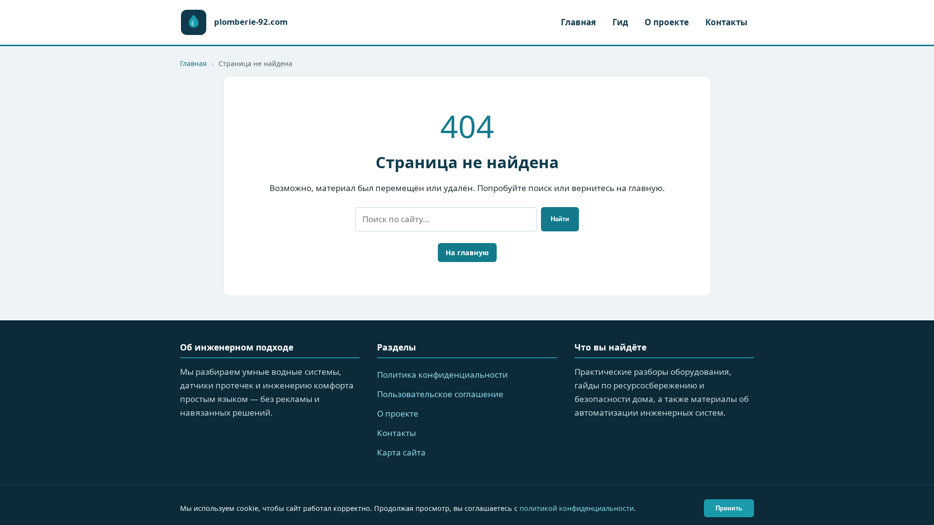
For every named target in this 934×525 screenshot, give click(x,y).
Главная (578, 22)
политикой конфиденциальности (577, 508)
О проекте (667, 22)
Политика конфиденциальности (442, 374)
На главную (467, 252)
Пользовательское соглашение (440, 394)
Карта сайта (401, 452)
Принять (729, 508)
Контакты (726, 22)
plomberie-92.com (250, 22)
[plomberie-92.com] (193, 22)
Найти (560, 219)
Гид (620, 22)
